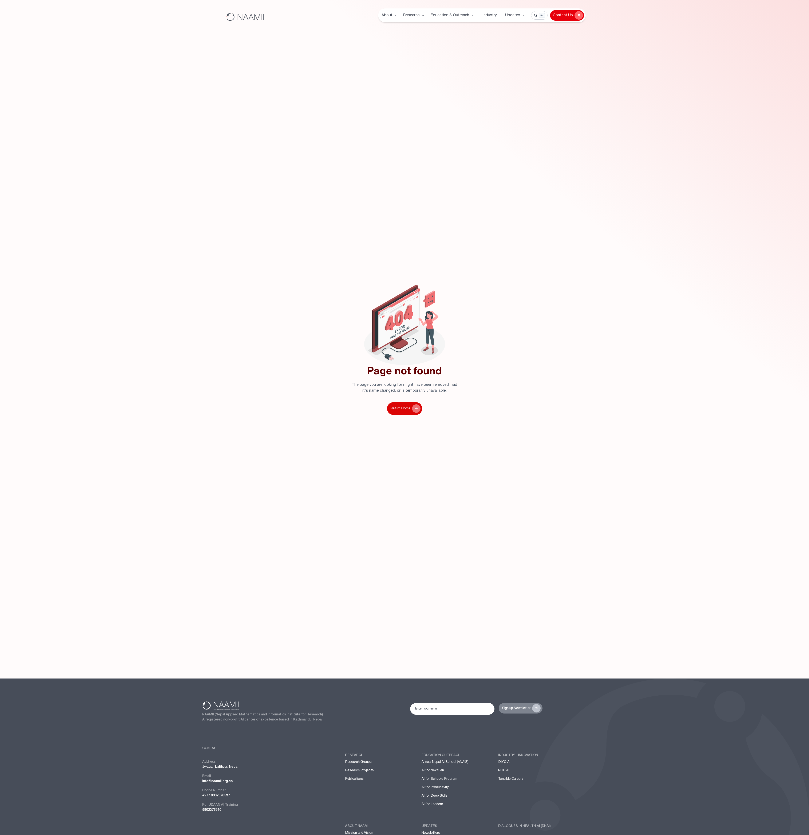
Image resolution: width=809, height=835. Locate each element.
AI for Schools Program (439, 778)
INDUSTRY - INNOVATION (518, 755)
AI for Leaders (432, 804)
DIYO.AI (504, 762)
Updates (429, 826)
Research (354, 755)
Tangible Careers (511, 778)
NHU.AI (503, 770)
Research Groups (358, 762)
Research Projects (359, 770)
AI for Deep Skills (434, 795)
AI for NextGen (433, 770)
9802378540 (211, 809)
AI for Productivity (435, 787)
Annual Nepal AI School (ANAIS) (445, 762)
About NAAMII (357, 826)
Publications (354, 778)
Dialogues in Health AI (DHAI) (524, 826)
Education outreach (441, 755)
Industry (490, 15)
